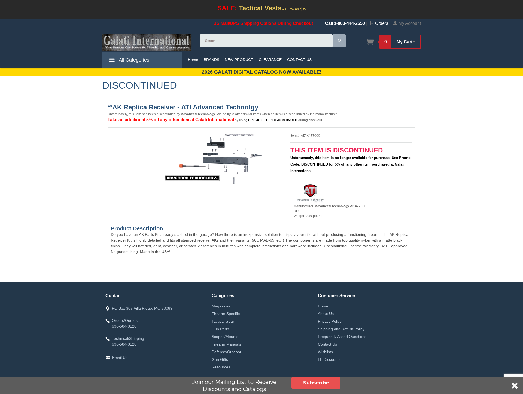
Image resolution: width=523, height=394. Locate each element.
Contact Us (327, 344)
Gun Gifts (220, 359)
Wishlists (325, 352)
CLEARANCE (270, 59)
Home (193, 59)
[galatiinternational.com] (147, 42)
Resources (221, 367)
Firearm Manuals (226, 344)
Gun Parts (220, 329)
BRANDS (211, 59)
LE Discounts (329, 359)
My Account (409, 23)
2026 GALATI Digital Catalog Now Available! (261, 72)
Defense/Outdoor (226, 352)
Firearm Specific (226, 313)
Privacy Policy (330, 321)
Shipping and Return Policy (341, 329)
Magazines (221, 306)
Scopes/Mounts (225, 336)
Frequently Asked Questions (342, 336)
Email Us (119, 357)
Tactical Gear (223, 321)
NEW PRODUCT (239, 59)
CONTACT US (299, 59)
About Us (326, 313)
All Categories (133, 60)
